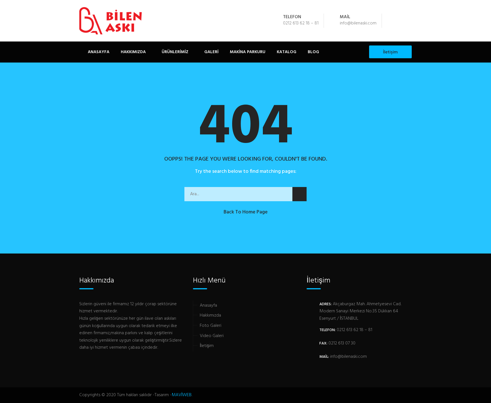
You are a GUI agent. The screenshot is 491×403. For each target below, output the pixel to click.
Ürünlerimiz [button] (174, 52)
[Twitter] (400, 20)
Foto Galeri (210, 325)
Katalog (286, 52)
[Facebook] (393, 20)
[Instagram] (408, 20)
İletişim (390, 52)
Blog (313, 52)
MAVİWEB (182, 395)
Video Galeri (212, 336)
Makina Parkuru (247, 52)
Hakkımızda (133, 52)
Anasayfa (98, 52)
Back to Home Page (246, 212)
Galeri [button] (211, 52)
